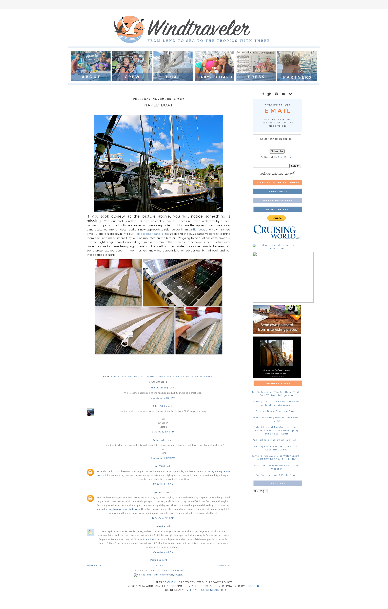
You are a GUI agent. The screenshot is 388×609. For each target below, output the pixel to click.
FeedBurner (285, 157)
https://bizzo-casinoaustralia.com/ (122, 509)
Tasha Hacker (160, 440)
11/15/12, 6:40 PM (163, 432)
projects (187, 376)
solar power (203, 376)
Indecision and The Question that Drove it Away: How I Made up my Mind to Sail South (276, 430)
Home (159, 565)
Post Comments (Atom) (168, 570)
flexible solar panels (149, 233)
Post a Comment (158, 560)
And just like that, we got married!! (275, 440)
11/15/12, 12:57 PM (163, 398)
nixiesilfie (160, 526)
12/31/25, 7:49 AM (163, 518)
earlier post (196, 229)
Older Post (223, 565)
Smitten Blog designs (202, 590)
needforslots (151, 539)
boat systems (123, 376)
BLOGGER (252, 586)
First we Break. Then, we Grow (275, 411)
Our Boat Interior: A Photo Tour (275, 475)
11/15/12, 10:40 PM (163, 458)
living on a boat (167, 376)
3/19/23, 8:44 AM (163, 484)
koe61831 (160, 466)
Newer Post (95, 565)
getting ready (144, 376)
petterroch (159, 492)
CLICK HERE (176, 582)
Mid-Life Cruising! (160, 388)
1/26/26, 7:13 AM (163, 552)
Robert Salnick (160, 406)
